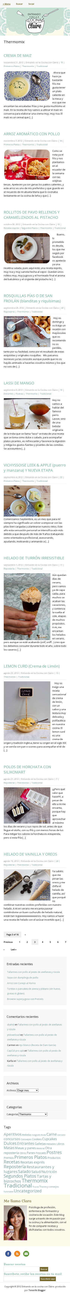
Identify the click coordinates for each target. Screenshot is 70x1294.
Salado (24, 1171)
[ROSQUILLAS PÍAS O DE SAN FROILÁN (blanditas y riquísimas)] (27, 346)
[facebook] (8, 1254)
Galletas (40, 1144)
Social (31, 3)
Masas (9, 1147)
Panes (31, 1153)
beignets (36, 1135)
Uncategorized (28, 1190)
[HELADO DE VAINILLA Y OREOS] (27, 899)
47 (62, 307)
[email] (26, 1254)
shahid (10, 1024)
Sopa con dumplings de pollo (22, 977)
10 (61, 389)
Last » (13, 949)
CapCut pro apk (15, 1050)
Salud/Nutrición (44, 1171)
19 (62, 62)
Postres (19, 393)
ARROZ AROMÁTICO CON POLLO (32, 133)
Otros (23, 1153)
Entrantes (8, 393)
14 (61, 140)
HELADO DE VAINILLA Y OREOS (30, 854)
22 (61, 477)
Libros (60, 1144)
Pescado (41, 1153)
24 (57, 861)
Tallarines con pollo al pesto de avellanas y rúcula (33, 972)
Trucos (35, 1186)
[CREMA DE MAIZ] (27, 100)
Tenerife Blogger (37, 1290)
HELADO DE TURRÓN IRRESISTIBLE (34, 557)
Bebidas (27, 1134)
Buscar (19, 3)
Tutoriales (8, 1191)
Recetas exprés (11, 228)
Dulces (10, 1143)
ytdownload (13, 1034)
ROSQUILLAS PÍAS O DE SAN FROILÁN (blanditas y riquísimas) (32, 298)
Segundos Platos (29, 228)
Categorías (12, 1114)
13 (58, 224)
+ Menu (6, 3)
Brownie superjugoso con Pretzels (25, 999)
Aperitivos (13, 1134)
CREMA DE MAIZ (18, 55)
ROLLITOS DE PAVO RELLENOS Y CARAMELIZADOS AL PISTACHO (32, 215)
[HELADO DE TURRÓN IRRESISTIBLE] (27, 639)
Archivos (11, 1090)
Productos (53, 1158)
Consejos (26, 1139)
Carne (51, 1134)
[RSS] (17, 1254)
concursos (12, 1139)
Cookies (37, 1139)
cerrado (61, 1135)
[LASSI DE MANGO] (27, 428)
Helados (51, 1144)
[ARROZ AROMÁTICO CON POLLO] (27, 179)
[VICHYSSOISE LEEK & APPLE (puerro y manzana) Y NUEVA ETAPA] (27, 516)
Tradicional (42, 66)
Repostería (9, 311)
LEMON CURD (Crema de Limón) (32, 666)
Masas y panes (25, 1148)
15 (57, 673)
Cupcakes (49, 1139)
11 (61, 564)
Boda (43, 1135)
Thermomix (28, 66)
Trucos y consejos (49, 1186)
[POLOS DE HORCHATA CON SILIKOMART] (27, 822)
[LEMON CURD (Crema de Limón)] (27, 739)
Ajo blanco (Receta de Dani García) (37, 1045)
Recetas (12, 1162)
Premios (9, 1158)
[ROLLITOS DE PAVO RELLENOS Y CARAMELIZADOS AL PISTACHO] (27, 263)
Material (40, 1148)
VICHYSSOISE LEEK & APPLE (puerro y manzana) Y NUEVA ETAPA (35, 468)
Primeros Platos (12, 66)
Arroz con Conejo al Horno (21, 983)
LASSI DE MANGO (19, 383)
